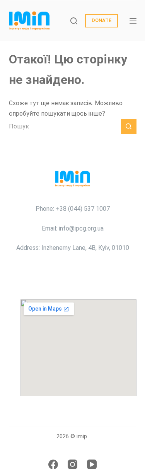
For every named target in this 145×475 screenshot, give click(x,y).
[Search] (73, 20)
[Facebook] (53, 464)
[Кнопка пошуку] (128, 126)
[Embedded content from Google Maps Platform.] (78, 347)
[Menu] (133, 20)
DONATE (101, 20)
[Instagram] (72, 464)
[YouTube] (92, 464)
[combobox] (65, 126)
